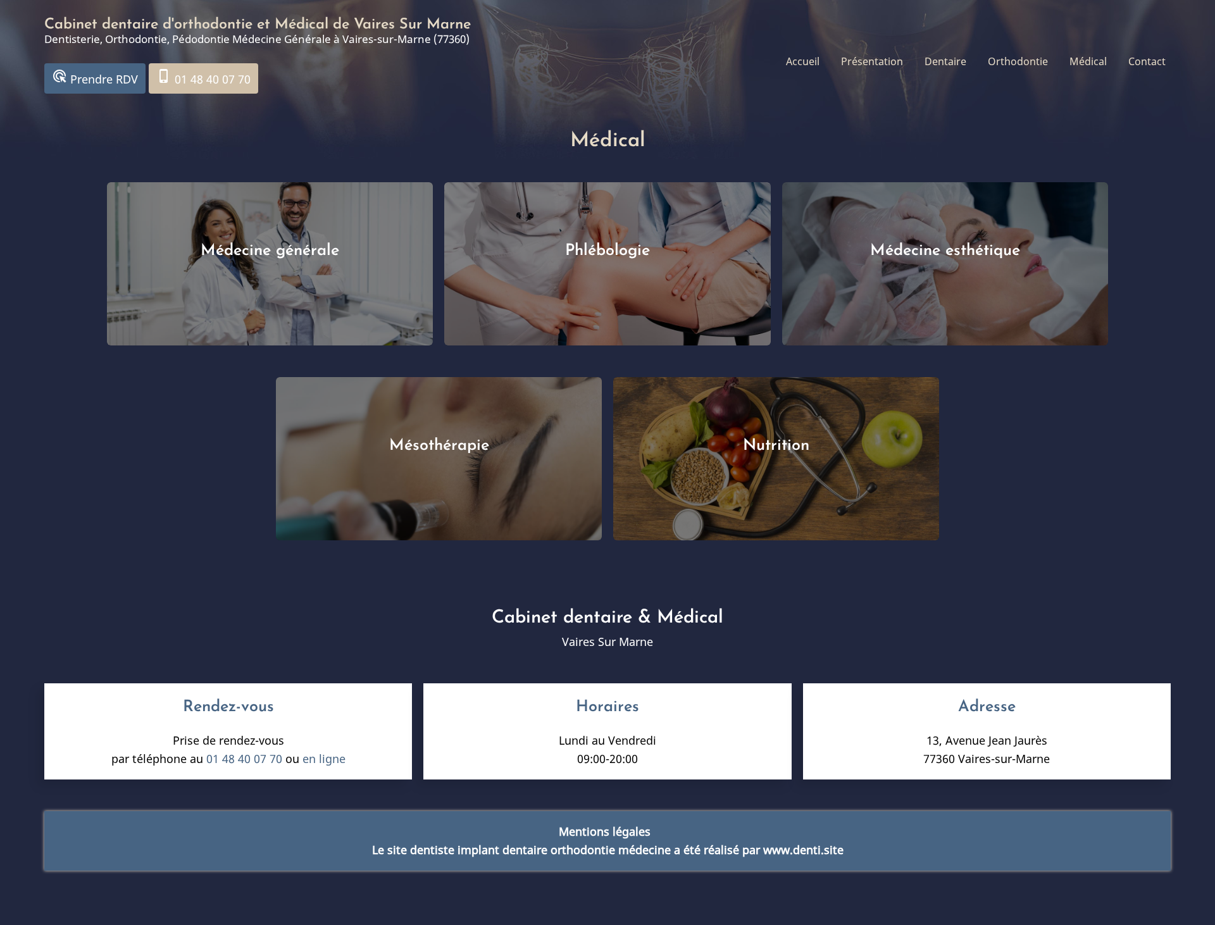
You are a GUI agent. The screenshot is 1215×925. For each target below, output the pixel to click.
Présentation (872, 61)
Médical (1088, 61)
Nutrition (776, 446)
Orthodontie (1018, 61)
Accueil (802, 61)
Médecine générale (270, 251)
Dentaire (945, 61)
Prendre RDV (95, 77)
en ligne (324, 758)
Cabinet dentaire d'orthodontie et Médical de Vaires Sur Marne (257, 24)
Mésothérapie (439, 446)
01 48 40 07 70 (203, 77)
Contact (1147, 61)
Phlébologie (607, 251)
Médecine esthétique (945, 251)
